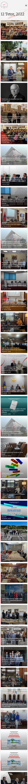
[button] (26, 5)
